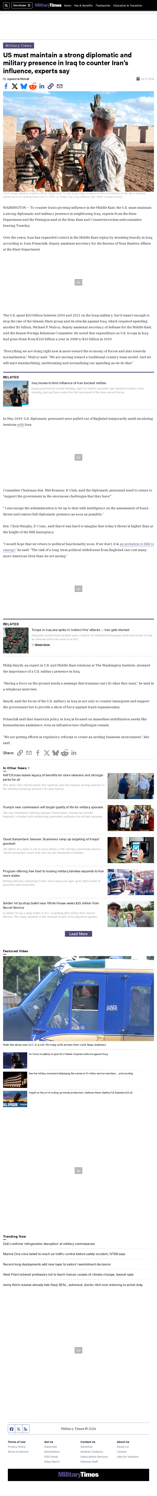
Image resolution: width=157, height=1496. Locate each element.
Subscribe (50, 1446)
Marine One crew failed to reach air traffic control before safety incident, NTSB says (64, 1253)
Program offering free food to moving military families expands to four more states (53, 872)
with (20, 424)
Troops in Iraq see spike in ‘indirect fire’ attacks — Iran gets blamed (80, 629)
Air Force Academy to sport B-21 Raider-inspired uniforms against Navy (68, 1054)
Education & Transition (127, 5)
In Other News (15, 768)
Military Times (19, 45)
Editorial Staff (89, 1461)
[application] (78, 998)
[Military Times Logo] (48, 5)
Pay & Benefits (83, 5)
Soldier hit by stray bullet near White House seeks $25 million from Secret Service (51, 904)
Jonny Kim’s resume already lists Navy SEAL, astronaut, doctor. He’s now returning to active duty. (73, 1284)
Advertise (86, 1446)
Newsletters (52, 1451)
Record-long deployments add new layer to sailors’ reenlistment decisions (57, 1264)
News (67, 5)
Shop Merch (52, 1461)
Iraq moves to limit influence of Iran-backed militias (69, 382)
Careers (122, 1451)
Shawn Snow (42, 644)
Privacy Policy (16, 1446)
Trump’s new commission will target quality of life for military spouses (53, 806)
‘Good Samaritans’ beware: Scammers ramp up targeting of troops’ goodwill (51, 840)
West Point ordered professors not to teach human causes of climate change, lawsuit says (68, 1274)
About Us (123, 1446)
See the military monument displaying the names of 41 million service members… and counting (81, 1073)
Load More (78, 933)
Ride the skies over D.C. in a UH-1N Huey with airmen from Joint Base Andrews (54, 1045)
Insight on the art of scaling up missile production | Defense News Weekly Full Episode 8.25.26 (80, 1092)
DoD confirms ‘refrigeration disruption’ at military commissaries (49, 1243)
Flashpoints (103, 5)
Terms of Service (18, 1451)
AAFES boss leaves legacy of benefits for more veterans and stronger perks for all (53, 776)
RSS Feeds (51, 1456)
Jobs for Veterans (127, 1456)
